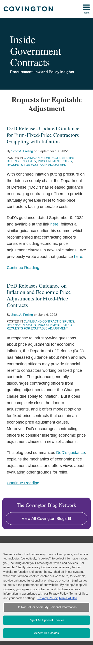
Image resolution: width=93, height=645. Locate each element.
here (54, 224)
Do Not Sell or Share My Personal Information (47, 607)
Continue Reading (23, 267)
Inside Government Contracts (35, 50)
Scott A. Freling (22, 151)
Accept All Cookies (46, 633)
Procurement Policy (55, 161)
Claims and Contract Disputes (49, 158)
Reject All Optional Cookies (46, 620)
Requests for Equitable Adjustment (37, 165)
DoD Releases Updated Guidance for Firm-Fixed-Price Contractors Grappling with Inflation (43, 135)
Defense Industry (21, 161)
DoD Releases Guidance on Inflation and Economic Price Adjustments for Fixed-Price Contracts (39, 295)
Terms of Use (68, 598)
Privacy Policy (47, 598)
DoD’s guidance (70, 452)
